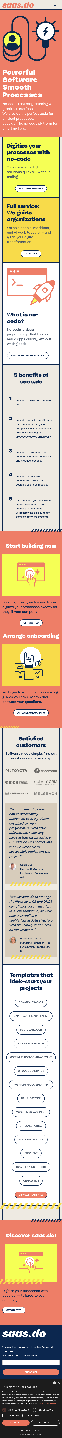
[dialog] (31, 1408)
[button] (55, 4)
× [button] (58, 1383)
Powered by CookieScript (31, 1435)
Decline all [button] (45, 1422)
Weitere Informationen (49, 1403)
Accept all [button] (16, 1422)
